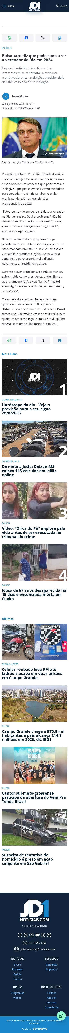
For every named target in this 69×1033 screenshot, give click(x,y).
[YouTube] (37, 935)
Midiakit (51, 997)
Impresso (51, 969)
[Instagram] (26, 935)
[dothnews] (40, 1029)
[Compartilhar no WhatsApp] (9, 38)
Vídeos (17, 997)
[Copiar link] (59, 38)
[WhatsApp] (49, 935)
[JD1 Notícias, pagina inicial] (34, 6)
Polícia (17, 974)
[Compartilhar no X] (42, 38)
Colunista (51, 964)
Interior (17, 979)
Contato (51, 1002)
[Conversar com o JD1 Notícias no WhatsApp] (61, 1015)
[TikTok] (43, 935)
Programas (17, 993)
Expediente (51, 1007)
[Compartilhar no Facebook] (26, 38)
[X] (31, 935)
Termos (51, 993)
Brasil (17, 964)
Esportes (17, 969)
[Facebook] (20, 935)
